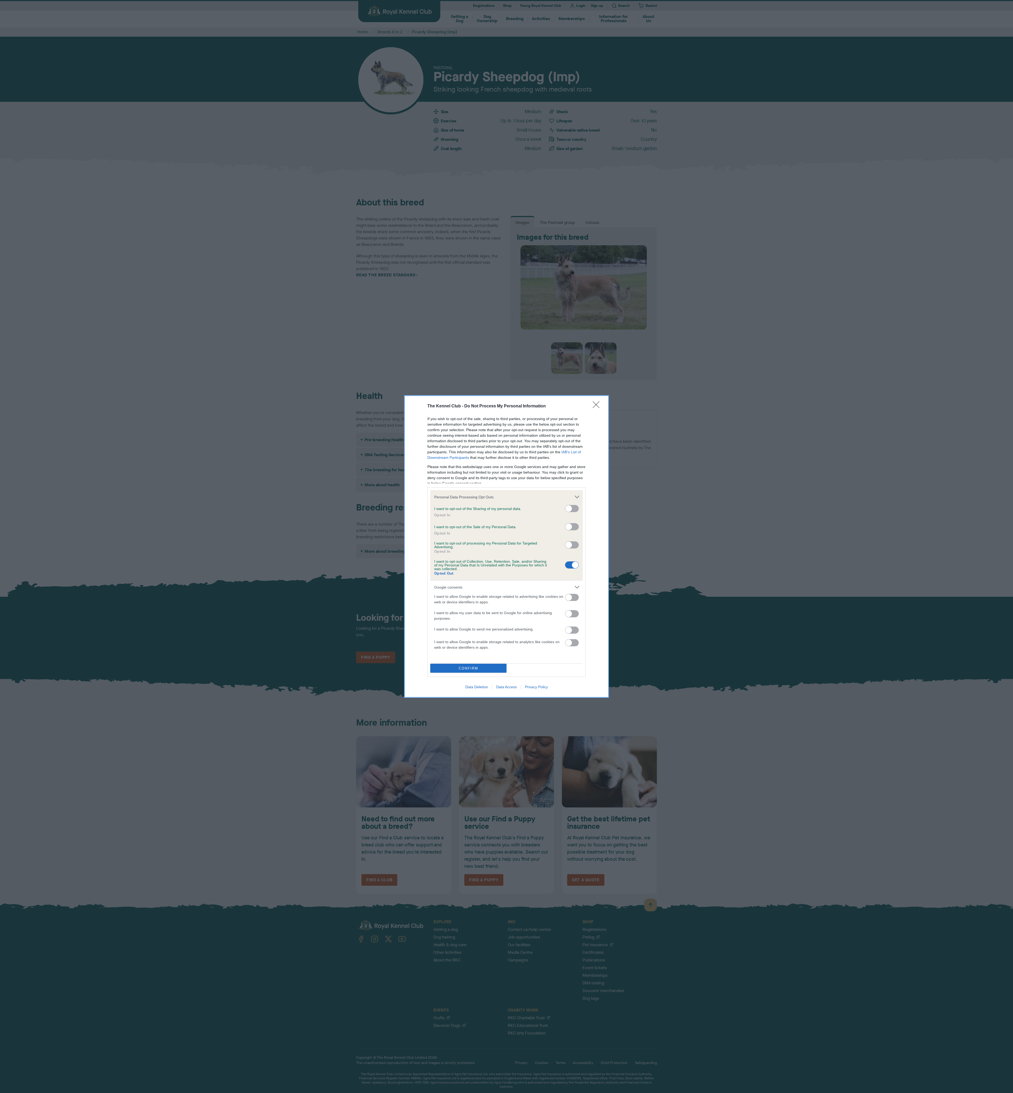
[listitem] (506, 497)
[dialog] (506, 546)
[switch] (572, 508)
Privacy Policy (536, 687)
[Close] (598, 406)
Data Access (506, 687)
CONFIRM (468, 668)
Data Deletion (476, 687)
